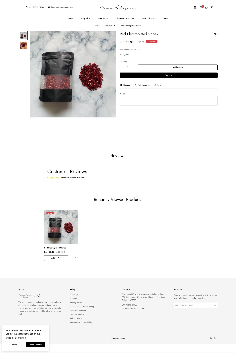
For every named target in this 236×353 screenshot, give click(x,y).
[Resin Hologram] (118, 7)
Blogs (166, 18)
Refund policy (76, 318)
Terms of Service (77, 314)
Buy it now (169, 75)
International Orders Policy (81, 322)
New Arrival (103, 18)
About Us (74, 294)
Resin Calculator (149, 18)
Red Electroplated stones (55, 247)
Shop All (84, 18)
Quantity (123, 61)
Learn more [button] (20, 338)
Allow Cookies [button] (36, 345)
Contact (73, 298)
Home (70, 18)
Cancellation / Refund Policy (82, 306)
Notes (122, 93)
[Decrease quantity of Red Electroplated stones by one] (122, 67)
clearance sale (110, 25)
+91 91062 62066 (129, 305)
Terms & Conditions (78, 310)
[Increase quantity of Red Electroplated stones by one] (133, 67)
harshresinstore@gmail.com (133, 308)
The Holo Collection (125, 18)
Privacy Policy (76, 302)
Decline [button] (14, 345)
